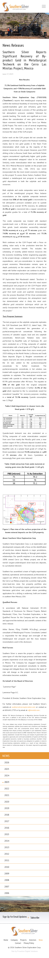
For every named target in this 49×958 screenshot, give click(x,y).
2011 (6, 860)
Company (14, 940)
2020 (6, 801)
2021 (6, 795)
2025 (6, 769)
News (41, 940)
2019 (6, 808)
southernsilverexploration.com (24, 707)
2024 (6, 775)
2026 (6, 762)
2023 (6, 782)
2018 (6, 814)
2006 (6, 893)
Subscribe (35, 917)
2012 (6, 853)
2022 (6, 788)
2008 (6, 880)
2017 (6, 821)
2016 (6, 827)
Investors (32, 940)
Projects (23, 940)
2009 (6, 873)
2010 (6, 867)
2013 (6, 847)
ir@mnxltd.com (34, 710)
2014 (6, 840)
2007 (6, 886)
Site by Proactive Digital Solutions (24, 951)
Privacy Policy (29, 943)
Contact (18, 943)
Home (6, 940)
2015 (6, 834)
